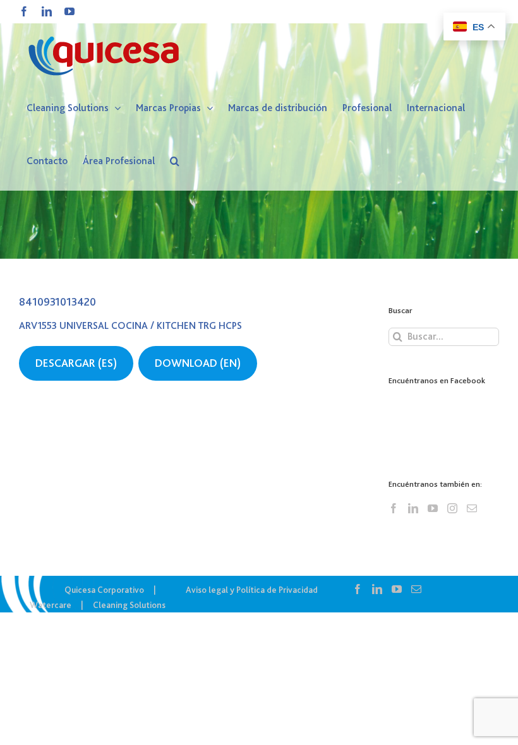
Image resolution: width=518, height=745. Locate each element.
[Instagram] (452, 508)
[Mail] (472, 508)
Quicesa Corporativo (104, 590)
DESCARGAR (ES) (76, 363)
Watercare (50, 605)
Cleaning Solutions (129, 605)
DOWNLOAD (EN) (198, 363)
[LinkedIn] (413, 508)
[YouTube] (433, 508)
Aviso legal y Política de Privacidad (252, 590)
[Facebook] (393, 508)
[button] (174, 161)
